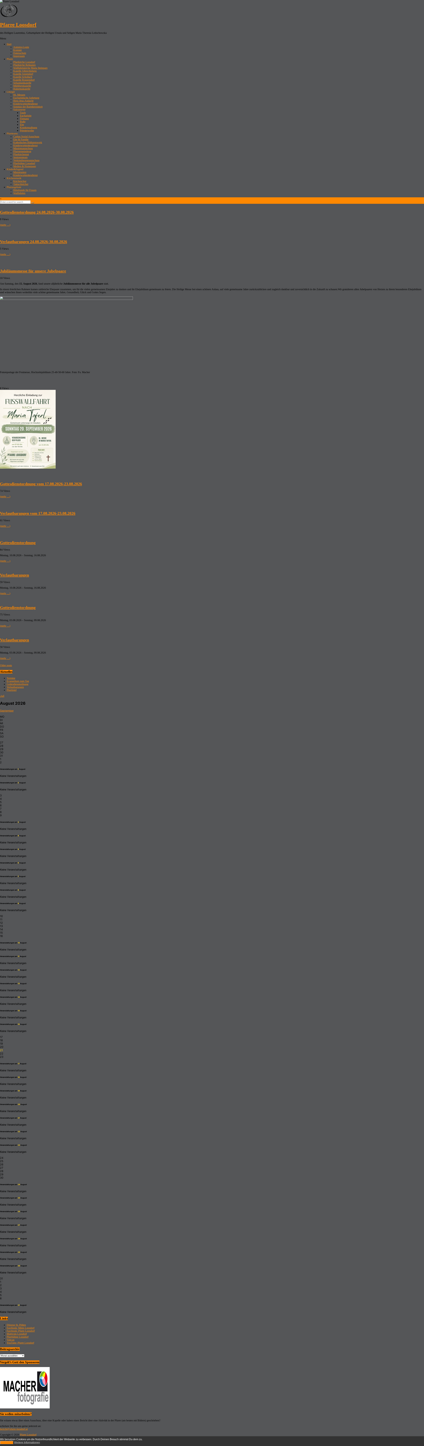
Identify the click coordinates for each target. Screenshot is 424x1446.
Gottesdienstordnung (18, 542)
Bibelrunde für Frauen (24, 190)
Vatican (10, 1339)
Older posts (6, 665)
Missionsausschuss (23, 148)
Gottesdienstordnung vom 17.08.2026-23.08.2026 (41, 484)
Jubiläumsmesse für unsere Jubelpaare (33, 271)
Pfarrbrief (12, 690)
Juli (2, 696)
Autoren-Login (21, 47)
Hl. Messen (19, 94)
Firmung (24, 118)
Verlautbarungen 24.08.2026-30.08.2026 (33, 242)
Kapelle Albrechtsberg (25, 71)
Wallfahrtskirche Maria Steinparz (30, 68)
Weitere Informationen (27, 1442)
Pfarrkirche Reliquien (24, 65)
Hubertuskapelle (21, 88)
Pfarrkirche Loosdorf (24, 62)
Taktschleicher (20, 184)
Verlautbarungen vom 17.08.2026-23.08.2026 (37, 513)
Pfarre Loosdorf (18, 25)
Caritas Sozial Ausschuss (26, 136)
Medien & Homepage (24, 166)
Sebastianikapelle (22, 82)
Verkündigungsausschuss (26, 160)
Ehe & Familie (20, 139)
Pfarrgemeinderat (22, 151)
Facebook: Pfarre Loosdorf (21, 1330)
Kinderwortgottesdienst (25, 103)
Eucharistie (25, 115)
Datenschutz (19, 53)
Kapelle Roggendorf (24, 79)
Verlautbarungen (14, 575)
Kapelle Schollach (22, 76)
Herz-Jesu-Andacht (23, 100)
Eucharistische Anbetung (26, 97)
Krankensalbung (28, 127)
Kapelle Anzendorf (23, 74)
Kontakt (17, 50)
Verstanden (6, 1442)
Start (9, 44)
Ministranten (19, 172)
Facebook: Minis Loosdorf (20, 1327)
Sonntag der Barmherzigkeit (28, 106)
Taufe (23, 112)
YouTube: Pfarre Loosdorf (20, 1342)
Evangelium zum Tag (18, 681)
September (7, 710)
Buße (23, 121)
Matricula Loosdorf (17, 1333)
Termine (11, 678)
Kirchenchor (19, 181)
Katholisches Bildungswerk (27, 142)
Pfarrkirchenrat (21, 154)
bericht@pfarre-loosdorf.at (14, 1429)
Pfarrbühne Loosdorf (24, 163)
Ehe (22, 124)
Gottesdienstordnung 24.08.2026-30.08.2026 (37, 212)
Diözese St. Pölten (16, 1324)
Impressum (19, 56)
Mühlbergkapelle (22, 85)
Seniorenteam (20, 157)
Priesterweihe (27, 130)
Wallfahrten (19, 193)
